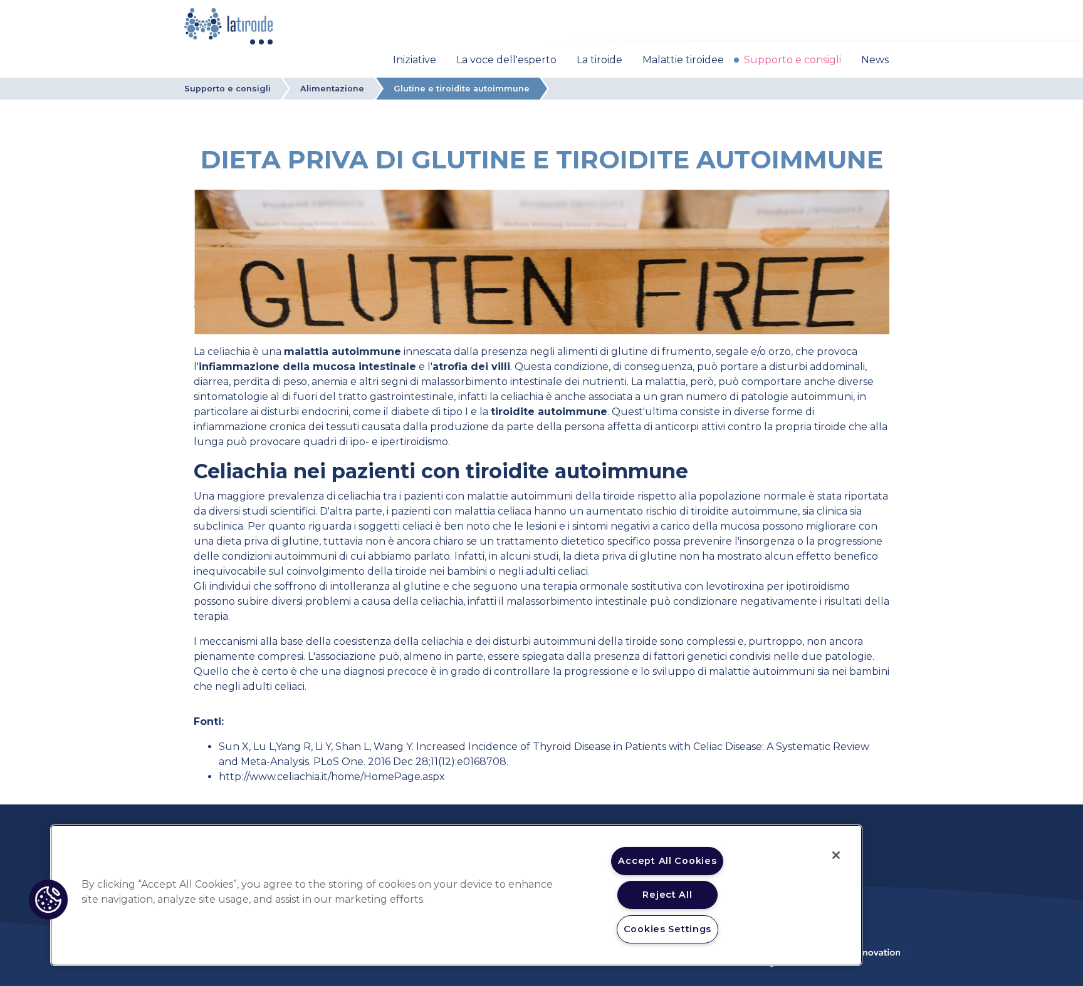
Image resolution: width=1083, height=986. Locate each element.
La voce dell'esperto (506, 60)
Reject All (667, 894)
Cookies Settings (668, 929)
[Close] (836, 855)
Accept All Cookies (667, 860)
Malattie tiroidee (683, 60)
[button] (48, 900)
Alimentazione (332, 88)
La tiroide (599, 60)
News (875, 60)
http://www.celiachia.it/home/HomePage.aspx (332, 777)
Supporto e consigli (792, 60)
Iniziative (414, 60)
